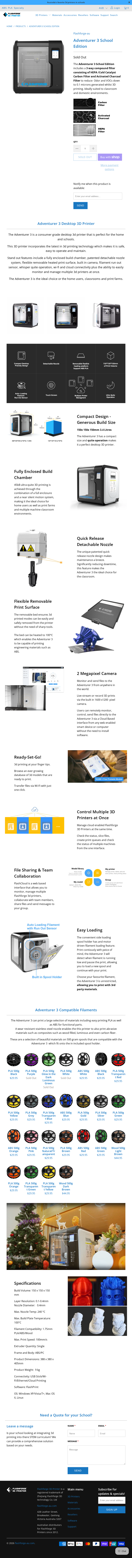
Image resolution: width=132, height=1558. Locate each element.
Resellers (83, 15)
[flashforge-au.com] (12, 14)
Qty (75, 141)
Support (104, 15)
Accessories (70, 15)
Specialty (19, 8)
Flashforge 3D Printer (48, 1488)
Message (73, 1441)
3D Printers (41, 15)
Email (102, 1425)
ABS (4, 8)
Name (71, 1425)
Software (94, 15)
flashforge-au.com (47, 1505)
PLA (10, 8)
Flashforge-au (81, 33)
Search (114, 15)
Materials (57, 15)
